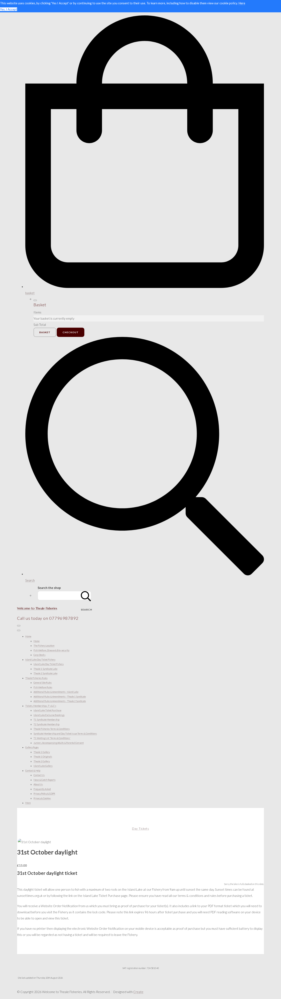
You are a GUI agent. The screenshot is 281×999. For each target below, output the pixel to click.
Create (138, 992)
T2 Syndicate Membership (46, 724)
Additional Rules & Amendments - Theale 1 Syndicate (60, 696)
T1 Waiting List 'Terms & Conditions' (52, 738)
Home (28, 636)
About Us (38, 784)
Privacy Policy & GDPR (44, 793)
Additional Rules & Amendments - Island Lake (56, 691)
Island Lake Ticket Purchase (47, 710)
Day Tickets (140, 828)
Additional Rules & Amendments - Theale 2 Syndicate (60, 701)
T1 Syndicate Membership (46, 719)
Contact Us (39, 775)
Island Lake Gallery (43, 765)
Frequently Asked (42, 789)
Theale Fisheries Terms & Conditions (52, 728)
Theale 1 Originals (43, 756)
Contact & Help (32, 770)
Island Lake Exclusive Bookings (49, 715)
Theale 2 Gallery (42, 761)
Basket (44, 332)
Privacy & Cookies (42, 798)
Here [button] (241, 3)
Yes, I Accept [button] (8, 9)
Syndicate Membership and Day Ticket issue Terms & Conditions (65, 733)
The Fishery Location (44, 645)
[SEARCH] (86, 595)
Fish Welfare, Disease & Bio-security (51, 650)
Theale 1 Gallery (42, 752)
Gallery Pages (32, 747)
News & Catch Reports (45, 779)
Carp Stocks (39, 654)
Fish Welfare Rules (43, 687)
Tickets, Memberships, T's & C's (40, 705)
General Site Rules (43, 682)
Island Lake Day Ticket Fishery (40, 659)
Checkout (71, 332)
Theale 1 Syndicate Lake (45, 668)
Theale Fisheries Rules (36, 678)
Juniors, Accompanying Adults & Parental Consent (59, 742)
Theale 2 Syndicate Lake (45, 673)
